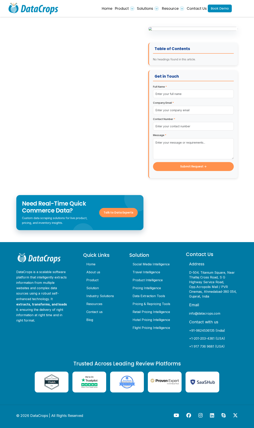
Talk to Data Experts (118, 212)
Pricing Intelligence (147, 288)
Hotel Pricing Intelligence (151, 320)
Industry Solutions (100, 296)
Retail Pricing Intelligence (151, 312)
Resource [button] (170, 8)
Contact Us (197, 8)
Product (92, 280)
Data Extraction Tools (149, 296)
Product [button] (122, 8)
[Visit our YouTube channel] (177, 415)
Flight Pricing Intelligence (151, 328)
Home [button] (107, 8)
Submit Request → (193, 166)
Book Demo (220, 8)
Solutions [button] (145, 8)
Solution (92, 288)
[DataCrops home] (42, 258)
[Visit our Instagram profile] (201, 415)
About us (93, 272)
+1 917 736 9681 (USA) (207, 346)
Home (90, 264)
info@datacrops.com (204, 313)
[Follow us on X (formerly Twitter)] (235, 415)
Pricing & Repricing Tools (151, 304)
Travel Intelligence (146, 272)
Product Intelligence (148, 280)
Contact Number (164, 119)
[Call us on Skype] (224, 415)
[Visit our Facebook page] (189, 415)
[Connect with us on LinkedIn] (212, 415)
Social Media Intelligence (151, 264)
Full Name (160, 86)
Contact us (94, 312)
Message (159, 135)
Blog (89, 320)
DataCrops (39, 416)
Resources (94, 304)
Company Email (163, 102)
